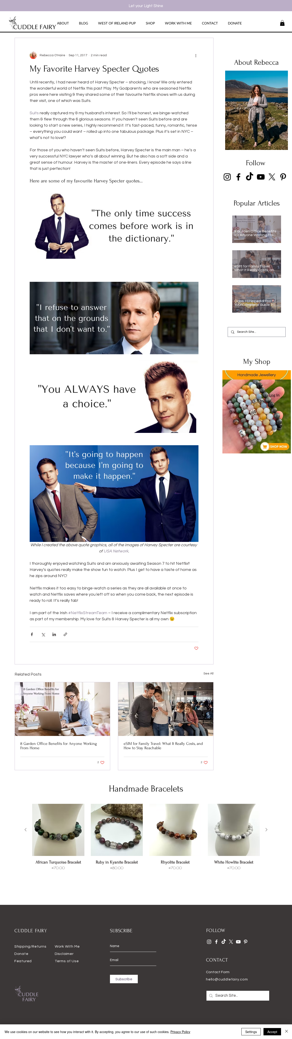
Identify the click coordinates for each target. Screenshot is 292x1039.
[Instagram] (227, 177)
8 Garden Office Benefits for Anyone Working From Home (58, 745)
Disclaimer (64, 954)
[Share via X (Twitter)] (43, 634)
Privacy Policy (180, 1031)
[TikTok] (249, 177)
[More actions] (195, 55)
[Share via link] (65, 634)
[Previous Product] (25, 829)
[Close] (286, 1031)
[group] (146, 843)
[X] (272, 177)
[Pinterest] (283, 177)
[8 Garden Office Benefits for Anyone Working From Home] (62, 709)
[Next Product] (266, 829)
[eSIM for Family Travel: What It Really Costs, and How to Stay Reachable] (165, 709)
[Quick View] (58, 830)
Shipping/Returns (30, 946)
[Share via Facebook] (32, 634)
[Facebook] (238, 177)
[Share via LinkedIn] (54, 634)
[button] (282, 23)
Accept (272, 1031)
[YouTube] (261, 177)
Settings (251, 1031)
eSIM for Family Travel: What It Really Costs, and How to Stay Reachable (163, 745)
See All (208, 673)
